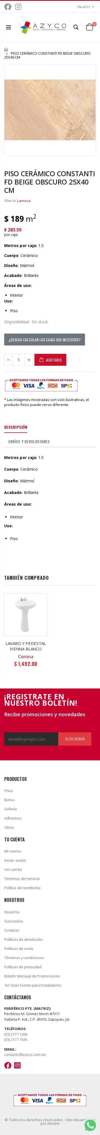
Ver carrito (13, 869)
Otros (9, 827)
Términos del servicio (22, 878)
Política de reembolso (22, 887)
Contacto (11, 930)
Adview (53, 1123)
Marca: (10, 200)
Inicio (6, 49)
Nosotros (11, 911)
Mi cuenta (12, 851)
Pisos (8, 790)
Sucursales (13, 921)
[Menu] (8, 27)
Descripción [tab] (15, 427)
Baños (9, 799)
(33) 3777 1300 (15, 1034)
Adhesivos (12, 818)
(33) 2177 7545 (15, 1039)
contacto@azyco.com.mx (25, 1054)
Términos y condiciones (24, 957)
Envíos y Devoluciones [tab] (29, 441)
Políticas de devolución (23, 939)
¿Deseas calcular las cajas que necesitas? (45, 339)
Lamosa (24, 200)
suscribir (75, 738)
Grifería (10, 808)
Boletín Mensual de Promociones (32, 975)
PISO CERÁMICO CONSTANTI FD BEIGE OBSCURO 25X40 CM (49, 182)
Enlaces (83, 7)
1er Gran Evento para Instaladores (32, 985)
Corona (25, 657)
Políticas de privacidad (23, 966)
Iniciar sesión (15, 860)
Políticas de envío (18, 948)
